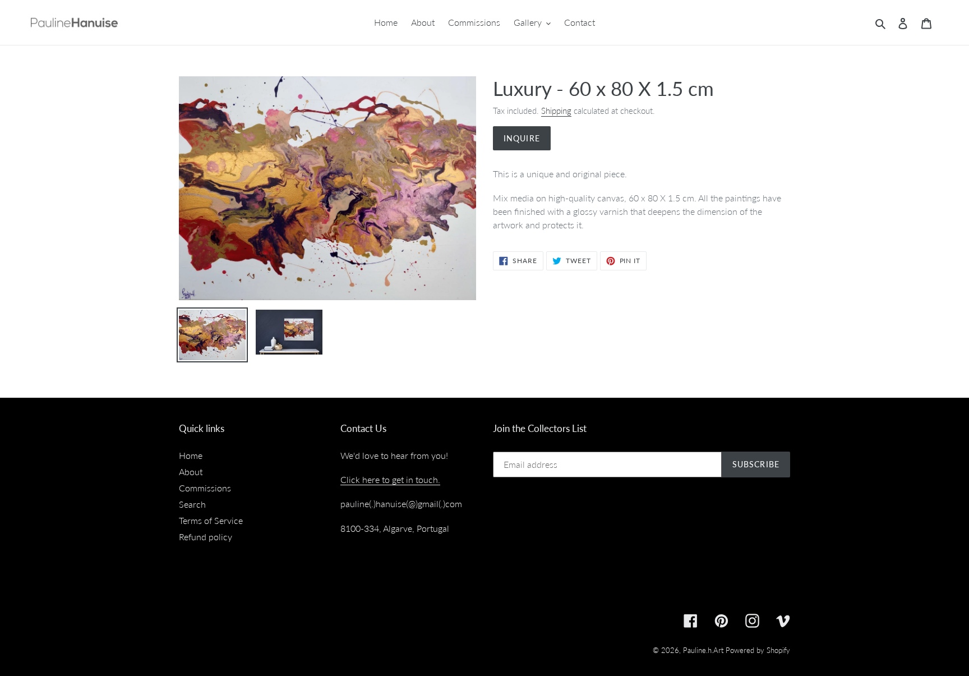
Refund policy (205, 536)
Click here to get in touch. (390, 479)
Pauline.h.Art (703, 650)
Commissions (205, 487)
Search (192, 504)
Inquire (522, 138)
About (190, 471)
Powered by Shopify (758, 650)
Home (190, 455)
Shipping (556, 110)
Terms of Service (211, 520)
